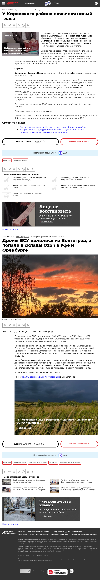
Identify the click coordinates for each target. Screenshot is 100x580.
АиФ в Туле (22, 319)
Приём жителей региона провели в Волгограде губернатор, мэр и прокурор (76, 481)
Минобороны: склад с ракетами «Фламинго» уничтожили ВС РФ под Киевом (54, 421)
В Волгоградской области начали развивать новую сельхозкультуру (30, 179)
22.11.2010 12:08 (7, 10)
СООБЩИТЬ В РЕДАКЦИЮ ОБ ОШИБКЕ (84, 534)
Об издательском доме (60, 532)
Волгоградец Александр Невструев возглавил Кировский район (53, 127)
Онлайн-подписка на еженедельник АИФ (52, 534)
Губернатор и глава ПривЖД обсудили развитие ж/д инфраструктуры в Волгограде (78, 489)
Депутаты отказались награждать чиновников (43, 132)
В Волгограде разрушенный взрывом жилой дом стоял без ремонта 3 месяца (78, 186)
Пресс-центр (77, 532)
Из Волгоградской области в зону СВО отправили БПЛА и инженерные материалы (29, 489)
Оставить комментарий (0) (79, 141)
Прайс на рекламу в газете (38, 532)
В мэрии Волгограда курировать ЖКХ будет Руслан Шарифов (51, 129)
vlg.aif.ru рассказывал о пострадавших (40, 377)
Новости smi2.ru (10, 229)
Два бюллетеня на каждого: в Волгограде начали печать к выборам (29, 481)
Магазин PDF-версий (26, 534)
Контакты (21, 532)
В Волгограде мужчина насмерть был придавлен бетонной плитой (75, 179)
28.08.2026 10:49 (8, 237)
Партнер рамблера (39, 571)
